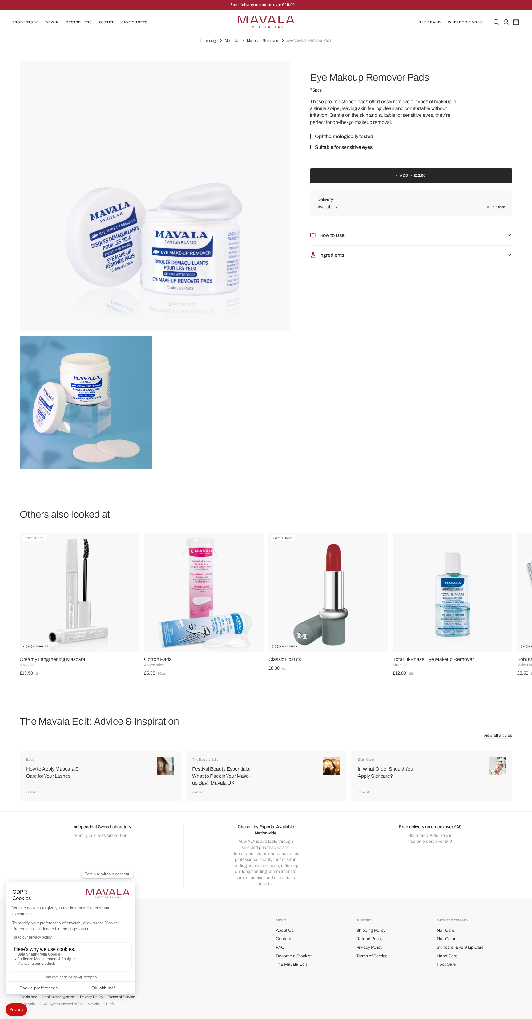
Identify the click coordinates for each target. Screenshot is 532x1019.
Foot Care (446, 964)
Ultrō (110, 1004)
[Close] (299, 5)
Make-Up (232, 41)
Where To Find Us (465, 22)
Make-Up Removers (263, 41)
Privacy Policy (369, 947)
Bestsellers (79, 22)
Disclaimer (28, 997)
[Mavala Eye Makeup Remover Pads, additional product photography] (86, 402)
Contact (283, 938)
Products (22, 22)
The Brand (430, 22)
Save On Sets (134, 22)
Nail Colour (447, 938)
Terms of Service (372, 956)
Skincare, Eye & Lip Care (460, 947)
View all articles (497, 735)
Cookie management (58, 997)
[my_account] (506, 22)
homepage (208, 41)
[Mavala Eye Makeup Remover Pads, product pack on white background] (155, 196)
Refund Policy (369, 938)
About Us (284, 930)
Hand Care (447, 956)
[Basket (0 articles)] (516, 22)
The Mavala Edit (291, 964)
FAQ (280, 947)
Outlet (106, 22)
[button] (515, 593)
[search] (496, 22)
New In (52, 22)
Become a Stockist (294, 956)
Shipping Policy (370, 930)
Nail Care (445, 930)
